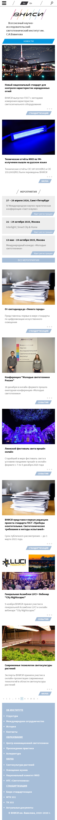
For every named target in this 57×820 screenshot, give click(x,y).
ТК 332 (10, 802)
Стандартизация (38, 113)
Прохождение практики (20, 748)
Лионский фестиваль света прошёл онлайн (25, 450)
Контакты (11, 731)
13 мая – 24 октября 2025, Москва (25, 239)
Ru (24, 3)
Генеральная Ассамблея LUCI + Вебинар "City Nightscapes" (27, 596)
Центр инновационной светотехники (27, 743)
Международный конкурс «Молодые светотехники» (26, 247)
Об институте (14, 710)
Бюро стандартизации (19, 791)
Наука (44, 181)
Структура (12, 716)
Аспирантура (13, 753)
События (43, 402)
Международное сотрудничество (25, 721)
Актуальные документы (19, 807)
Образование (14, 737)
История (11, 726)
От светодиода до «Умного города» (25, 309)
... (12, 699)
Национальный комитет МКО (22, 775)
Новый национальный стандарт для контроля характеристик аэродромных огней (27, 88)
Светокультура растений (20, 764)
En (31, 3)
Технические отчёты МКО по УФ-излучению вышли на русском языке (26, 160)
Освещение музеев (17, 770)
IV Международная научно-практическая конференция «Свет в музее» (28, 207)
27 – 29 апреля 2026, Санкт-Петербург (27, 200)
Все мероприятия (28, 260)
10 (31, 699)
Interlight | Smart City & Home (21, 227)
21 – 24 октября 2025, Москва (23, 221)
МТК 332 (11, 797)
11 (34, 699)
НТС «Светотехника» (17, 780)
